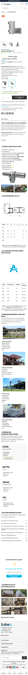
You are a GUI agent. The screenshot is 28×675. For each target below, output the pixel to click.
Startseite (3, 12)
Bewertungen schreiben (10, 58)
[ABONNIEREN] (24, 657)
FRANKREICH (5, 635)
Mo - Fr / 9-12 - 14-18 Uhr (7, 632)
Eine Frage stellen (20, 101)
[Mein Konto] (20, 4)
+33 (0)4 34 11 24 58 (6, 629)
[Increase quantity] (9, 97)
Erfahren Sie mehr (5, 106)
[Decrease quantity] (2, 97)
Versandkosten (10, 61)
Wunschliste (20, 673)
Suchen (14, 673)
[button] (2, 4)
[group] (14, 27)
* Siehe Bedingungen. (8, 458)
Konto (9, 673)
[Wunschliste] (23, 4)
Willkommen (3, 673)
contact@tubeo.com (6, 630)
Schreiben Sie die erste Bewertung (14, 576)
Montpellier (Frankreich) (7, 627)
